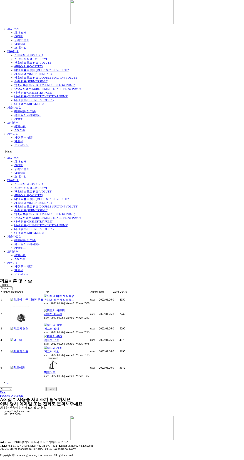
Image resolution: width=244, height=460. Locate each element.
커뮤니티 (13, 133)
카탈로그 (20, 118)
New (3, 392)
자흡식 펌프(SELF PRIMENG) (33, 73)
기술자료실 (14, 107)
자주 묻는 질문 (23, 137)
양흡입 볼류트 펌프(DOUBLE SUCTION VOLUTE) (46, 77)
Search (51, 389)
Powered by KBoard (11, 395)
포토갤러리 (21, 145)
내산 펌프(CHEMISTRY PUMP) (33, 92)
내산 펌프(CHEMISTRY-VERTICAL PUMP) (41, 96)
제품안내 (13, 51)
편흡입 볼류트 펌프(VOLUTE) (33, 62)
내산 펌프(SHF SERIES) (29, 103)
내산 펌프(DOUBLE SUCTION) (34, 100)
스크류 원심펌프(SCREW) (30, 58)
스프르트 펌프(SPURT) (28, 55)
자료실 (18, 141)
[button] (122, 151)
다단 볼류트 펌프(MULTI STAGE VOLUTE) (41, 70)
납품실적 (20, 43)
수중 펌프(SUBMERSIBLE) (31, 81)
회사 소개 (13, 28)
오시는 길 (20, 47)
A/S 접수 (19, 130)
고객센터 (13, 122)
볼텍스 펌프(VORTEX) (28, 66)
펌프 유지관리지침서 (27, 115)
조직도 (18, 36)
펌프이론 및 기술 (25, 111)
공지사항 (20, 126)
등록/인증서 (21, 40)
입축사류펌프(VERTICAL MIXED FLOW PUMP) (44, 85)
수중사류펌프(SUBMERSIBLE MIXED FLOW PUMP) (47, 88)
